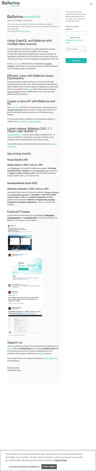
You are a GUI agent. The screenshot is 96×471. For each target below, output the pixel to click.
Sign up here (26, 31)
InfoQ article (16, 64)
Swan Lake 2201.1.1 (14, 135)
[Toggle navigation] (91, 4)
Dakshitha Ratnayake (15, 110)
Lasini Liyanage (13, 92)
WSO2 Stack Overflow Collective (29, 121)
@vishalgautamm (13, 218)
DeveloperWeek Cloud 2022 (19, 195)
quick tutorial (15, 107)
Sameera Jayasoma (51, 192)
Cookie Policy (60, 460)
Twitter (9, 349)
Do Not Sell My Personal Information (24, 466)
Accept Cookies (49, 466)
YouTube (42, 353)
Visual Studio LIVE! (42, 171)
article (30, 89)
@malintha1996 (30, 218)
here (25, 176)
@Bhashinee (49, 215)
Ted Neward (15, 168)
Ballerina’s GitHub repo (49, 358)
